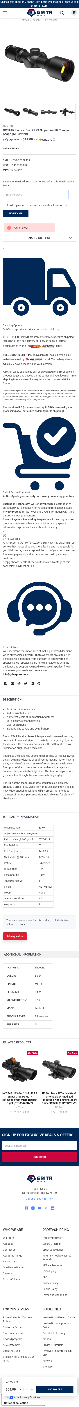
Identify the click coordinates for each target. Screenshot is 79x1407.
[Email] (12, 683)
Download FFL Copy (53, 1333)
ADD (50, 1389)
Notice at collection (16, 1402)
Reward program (12, 1339)
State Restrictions (13, 1333)
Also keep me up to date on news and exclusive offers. (37, 205)
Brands (46, 1339)
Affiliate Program (52, 1265)
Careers (7, 1273)
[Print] (19, 683)
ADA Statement (11, 1344)
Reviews (47, 1360)
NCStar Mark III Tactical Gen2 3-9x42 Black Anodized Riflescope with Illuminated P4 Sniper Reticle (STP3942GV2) (59, 1098)
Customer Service (13, 1327)
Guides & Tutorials (52, 1344)
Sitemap (47, 1366)
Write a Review (11, 148)
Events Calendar (12, 1279)
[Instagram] (33, 1208)
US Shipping (49, 1271)
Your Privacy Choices (26, 1397)
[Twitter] (25, 683)
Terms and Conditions (59, 1295)
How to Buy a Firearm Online (58, 1317)
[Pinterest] (39, 683)
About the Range (12, 1255)
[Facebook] (6, 683)
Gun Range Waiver (13, 1267)
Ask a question (15, 936)
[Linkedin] (32, 683)
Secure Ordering (51, 1243)
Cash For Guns (11, 1350)
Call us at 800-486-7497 (39, 1198)
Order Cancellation (53, 1249)
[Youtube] (39, 1208)
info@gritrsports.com (15, 674)
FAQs (45, 1277)
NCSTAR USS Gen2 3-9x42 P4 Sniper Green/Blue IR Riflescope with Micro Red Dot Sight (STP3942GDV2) (19, 1098)
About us (8, 1243)
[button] (29, 139)
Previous (67, 1042)
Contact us (9, 1249)
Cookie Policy (59, 1289)
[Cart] (74, 12)
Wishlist (14, 1382)
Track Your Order (52, 1237)
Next (75, 1042)
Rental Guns (10, 1261)
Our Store (8, 1237)
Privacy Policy (59, 1283)
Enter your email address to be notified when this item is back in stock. (39, 183)
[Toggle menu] (5, 13)
